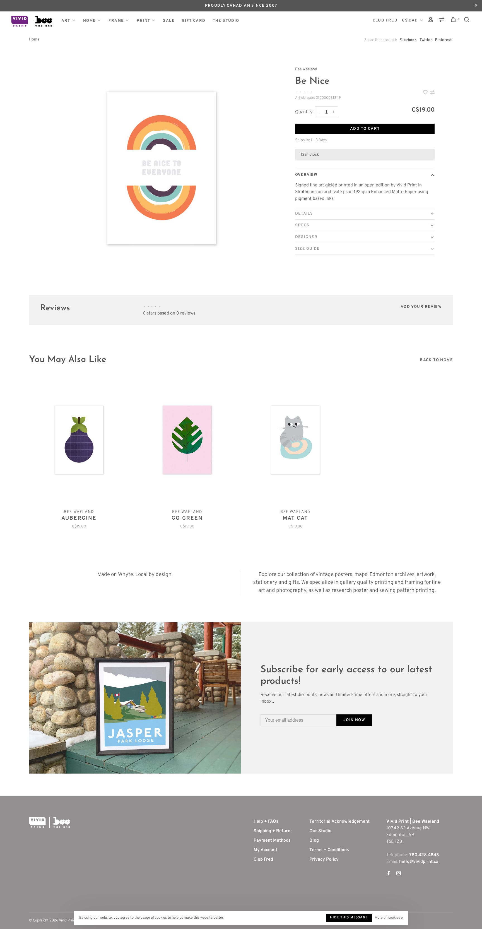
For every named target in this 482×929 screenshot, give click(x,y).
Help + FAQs (266, 821)
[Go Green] (187, 439)
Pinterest (443, 40)
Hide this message (349, 917)
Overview (306, 174)
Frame (116, 20)
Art (65, 20)
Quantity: (304, 112)
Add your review (421, 306)
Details (304, 213)
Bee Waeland (306, 69)
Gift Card (194, 20)
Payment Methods (272, 840)
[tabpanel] (161, 168)
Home (89, 20)
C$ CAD (410, 20)
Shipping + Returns (273, 831)
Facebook (408, 40)
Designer (306, 237)
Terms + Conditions (329, 850)
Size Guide (307, 248)
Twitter (426, 40)
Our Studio (320, 831)
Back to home (436, 360)
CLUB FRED (385, 20)
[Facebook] (388, 874)
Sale (169, 20)
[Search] (467, 20)
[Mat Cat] (295, 439)
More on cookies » (389, 918)
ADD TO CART (365, 128)
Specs (302, 225)
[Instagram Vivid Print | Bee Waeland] (398, 874)
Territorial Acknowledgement (339, 821)
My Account (265, 850)
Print (143, 20)
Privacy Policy (324, 859)
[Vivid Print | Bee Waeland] (49, 822)
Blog (314, 840)
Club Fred (263, 859)
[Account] (431, 20)
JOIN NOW (354, 720)
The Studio (226, 20)
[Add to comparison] (432, 93)
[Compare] (442, 20)
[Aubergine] (79, 439)
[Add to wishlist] (426, 93)
